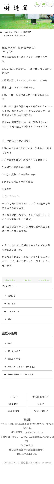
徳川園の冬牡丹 (14, 351)
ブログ (16, 32)
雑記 (29, 32)
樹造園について (40, 397)
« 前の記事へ (10, 280)
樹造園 (27, 419)
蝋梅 (11, 343)
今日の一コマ (13, 311)
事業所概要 (14, 411)
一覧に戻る (27, 280)
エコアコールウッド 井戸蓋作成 (21, 366)
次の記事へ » (44, 280)
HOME (7, 32)
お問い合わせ (40, 411)
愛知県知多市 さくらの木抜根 (20, 374)
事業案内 (13, 404)
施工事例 (11, 303)
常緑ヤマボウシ (15, 358)
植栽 (25, 32)
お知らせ (11, 295)
